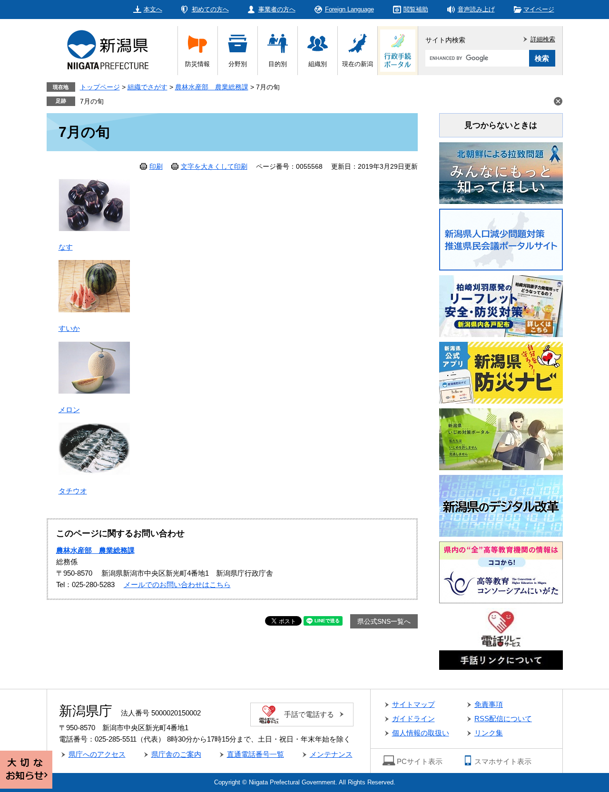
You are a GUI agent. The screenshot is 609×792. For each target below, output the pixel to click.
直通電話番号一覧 (255, 754)
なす (66, 247)
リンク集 (488, 733)
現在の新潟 (357, 64)
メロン (69, 410)
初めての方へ (210, 9)
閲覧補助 (415, 9)
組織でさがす (147, 87)
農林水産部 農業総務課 (211, 87)
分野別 (237, 64)
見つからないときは (500, 125)
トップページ (100, 87)
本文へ (153, 9)
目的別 (277, 64)
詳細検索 (542, 39)
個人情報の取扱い (420, 733)
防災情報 (197, 64)
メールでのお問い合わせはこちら (177, 584)
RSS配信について (503, 719)
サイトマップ (413, 704)
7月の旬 (92, 101)
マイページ (538, 9)
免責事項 (488, 704)
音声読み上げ (476, 9)
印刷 (156, 166)
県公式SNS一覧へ (384, 621)
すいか (69, 328)
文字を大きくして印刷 (214, 166)
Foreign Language (349, 9)
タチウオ (73, 491)
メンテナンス (331, 754)
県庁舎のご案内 (176, 754)
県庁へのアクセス (97, 754)
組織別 (317, 64)
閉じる (558, 101)
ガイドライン (413, 719)
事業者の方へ (276, 9)
